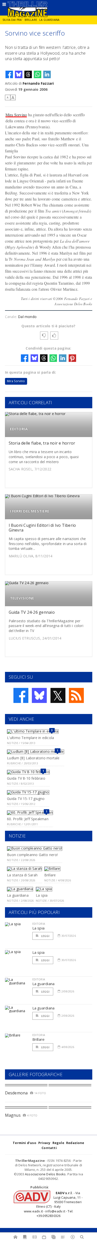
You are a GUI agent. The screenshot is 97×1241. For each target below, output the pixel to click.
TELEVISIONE (22, 598)
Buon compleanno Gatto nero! (32, 854)
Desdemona (16, 1093)
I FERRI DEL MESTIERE (29, 511)
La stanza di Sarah (22, 875)
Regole (58, 1143)
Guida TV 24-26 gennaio (32, 612)
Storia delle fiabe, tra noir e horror (42, 443)
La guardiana (49, 20)
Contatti (49, 1148)
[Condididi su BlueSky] (18, 74)
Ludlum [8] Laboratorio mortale (33, 758)
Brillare (31, 20)
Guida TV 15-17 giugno (26, 798)
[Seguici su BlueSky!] (39, 695)
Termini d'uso (24, 1143)
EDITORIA (19, 429)
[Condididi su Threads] (28, 74)
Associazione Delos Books (45, 1174)
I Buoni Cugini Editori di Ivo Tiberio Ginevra (42, 528)
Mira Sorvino (16, 114)
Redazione (75, 1143)
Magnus (13, 1115)
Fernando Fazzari (38, 83)
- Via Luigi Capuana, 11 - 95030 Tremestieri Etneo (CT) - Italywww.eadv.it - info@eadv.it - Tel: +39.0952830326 (53, 1204)
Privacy (44, 1143)
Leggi (45, 936)
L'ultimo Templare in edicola (30, 737)
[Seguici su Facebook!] (20, 695)
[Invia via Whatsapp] (37, 74)
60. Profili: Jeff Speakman (27, 818)
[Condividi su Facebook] (9, 74)
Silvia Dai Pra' (12, 20)
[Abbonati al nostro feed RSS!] (76, 695)
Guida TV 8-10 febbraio (26, 778)
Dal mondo (27, 316)
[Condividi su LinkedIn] (47, 74)
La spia (42, 895)
